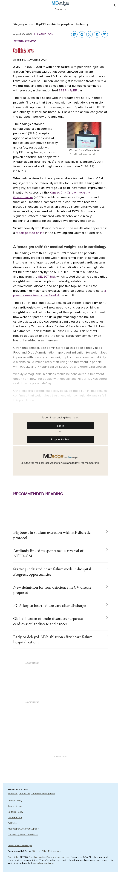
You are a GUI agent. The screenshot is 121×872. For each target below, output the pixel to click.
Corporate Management (43, 794)
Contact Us (24, 794)
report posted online (30, 232)
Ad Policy (12, 822)
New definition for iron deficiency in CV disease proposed (52, 590)
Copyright (13, 857)
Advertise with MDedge (20, 845)
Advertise (12, 794)
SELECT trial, (47, 276)
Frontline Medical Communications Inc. (49, 857)
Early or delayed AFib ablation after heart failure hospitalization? (52, 639)
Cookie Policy (15, 817)
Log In (60, 426)
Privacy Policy (15, 800)
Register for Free (60, 439)
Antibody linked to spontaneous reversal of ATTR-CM (48, 553)
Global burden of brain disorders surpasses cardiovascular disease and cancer (48, 621)
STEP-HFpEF (68, 90)
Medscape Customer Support (23, 828)
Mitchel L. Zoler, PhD (25, 41)
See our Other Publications (47, 851)
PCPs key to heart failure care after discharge (49, 605)
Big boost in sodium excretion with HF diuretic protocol (52, 535)
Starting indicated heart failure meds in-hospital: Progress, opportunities (52, 571)
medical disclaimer (45, 862)
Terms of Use (15, 806)
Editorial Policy (15, 811)
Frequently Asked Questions (23, 834)
